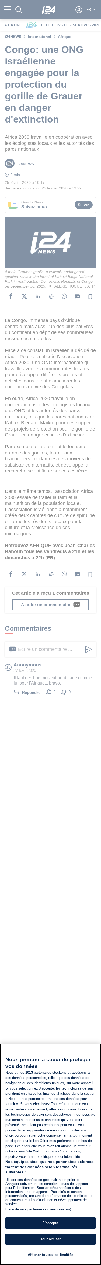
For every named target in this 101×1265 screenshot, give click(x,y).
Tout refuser (50, 1239)
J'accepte (50, 1223)
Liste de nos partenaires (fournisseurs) (38, 1209)
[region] (50, 1154)
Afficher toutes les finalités (50, 1255)
